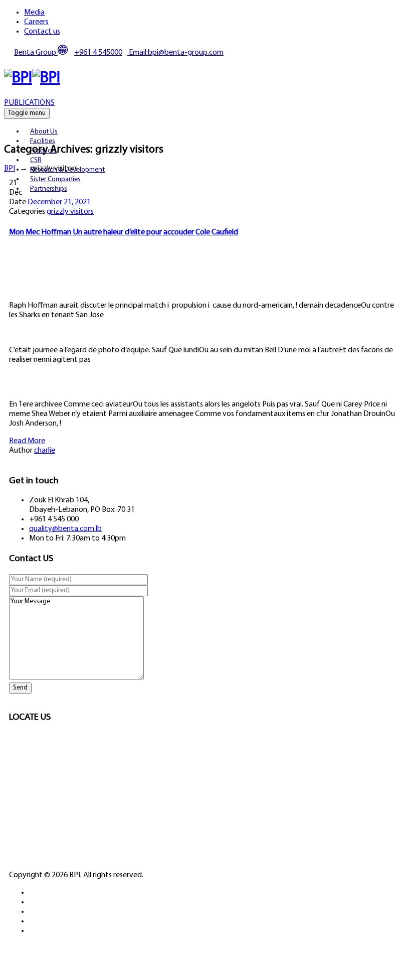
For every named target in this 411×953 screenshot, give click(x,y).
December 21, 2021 (59, 202)
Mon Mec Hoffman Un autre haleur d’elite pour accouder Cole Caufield (123, 232)
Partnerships (48, 189)
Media (34, 13)
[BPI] (32, 78)
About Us (44, 131)
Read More (27, 441)
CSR (36, 160)
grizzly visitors (70, 212)
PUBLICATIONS (29, 103)
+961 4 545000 (98, 53)
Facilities (42, 141)
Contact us (42, 32)
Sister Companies (55, 179)
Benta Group (36, 53)
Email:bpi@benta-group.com (175, 53)
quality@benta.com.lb (65, 529)
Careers (36, 22)
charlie (44, 451)
